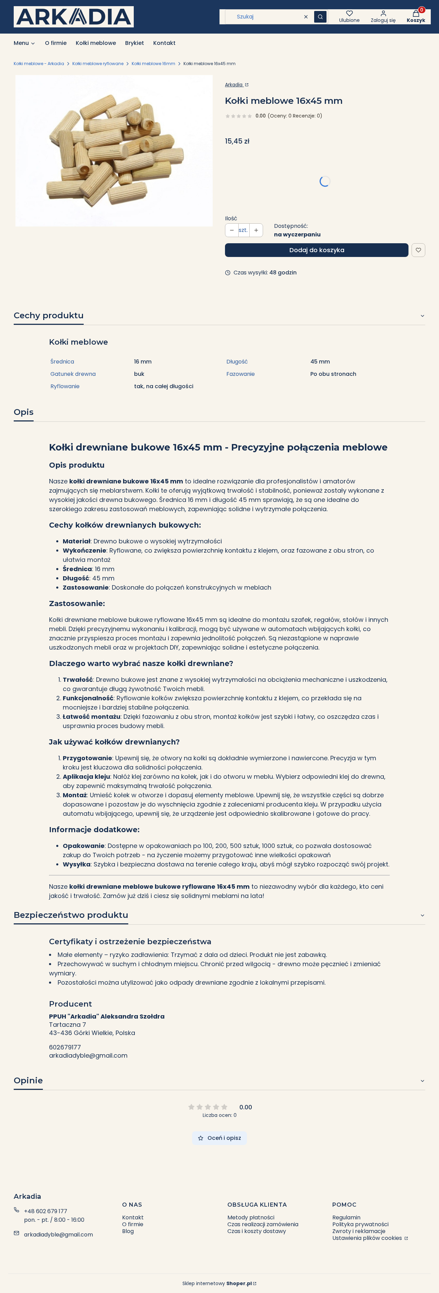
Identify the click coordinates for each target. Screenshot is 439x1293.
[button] (320, 17)
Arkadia (234, 84)
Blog (128, 1231)
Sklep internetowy (217, 1283)
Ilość (231, 218)
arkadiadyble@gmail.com (88, 1055)
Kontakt (133, 1217)
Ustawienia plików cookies (367, 1238)
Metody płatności (250, 1217)
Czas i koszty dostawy (256, 1231)
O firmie (132, 1224)
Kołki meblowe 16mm (153, 63)
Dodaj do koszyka (316, 250)
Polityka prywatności (360, 1224)
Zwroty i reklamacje (358, 1231)
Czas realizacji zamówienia (262, 1224)
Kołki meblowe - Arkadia (39, 63)
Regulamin (346, 1217)
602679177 (65, 1047)
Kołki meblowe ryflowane (97, 63)
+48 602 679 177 (45, 1211)
